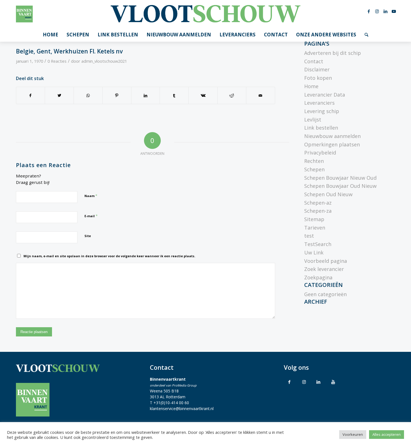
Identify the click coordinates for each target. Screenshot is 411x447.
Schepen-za (318, 210)
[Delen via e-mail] (260, 95)
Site (87, 236)
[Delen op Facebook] (30, 95)
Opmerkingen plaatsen (332, 144)
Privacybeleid (320, 152)
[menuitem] (50, 35)
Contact (313, 61)
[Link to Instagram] (304, 381)
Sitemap (314, 219)
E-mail (91, 215)
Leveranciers (319, 102)
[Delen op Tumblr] (174, 95)
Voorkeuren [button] (352, 434)
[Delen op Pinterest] (117, 95)
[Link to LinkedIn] (318, 381)
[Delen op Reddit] (232, 95)
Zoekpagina (318, 277)
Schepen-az (318, 202)
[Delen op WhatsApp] (88, 95)
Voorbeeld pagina (325, 261)
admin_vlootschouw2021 (104, 61)
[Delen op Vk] (203, 95)
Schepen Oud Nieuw (328, 194)
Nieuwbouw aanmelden (332, 136)
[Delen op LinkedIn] (145, 95)
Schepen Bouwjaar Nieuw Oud (340, 177)
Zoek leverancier (324, 269)
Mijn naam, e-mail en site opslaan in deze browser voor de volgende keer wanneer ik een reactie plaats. (109, 256)
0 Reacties (57, 61)
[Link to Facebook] (289, 381)
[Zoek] (366, 35)
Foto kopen (318, 77)
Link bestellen (321, 127)
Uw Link (313, 252)
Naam (90, 195)
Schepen (314, 169)
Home (311, 86)
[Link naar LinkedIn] (385, 11)
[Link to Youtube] (333, 381)
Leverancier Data (324, 94)
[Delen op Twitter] (59, 95)
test (309, 235)
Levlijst (312, 119)
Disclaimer (317, 69)
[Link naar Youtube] (394, 11)
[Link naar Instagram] (377, 11)
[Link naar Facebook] (369, 11)
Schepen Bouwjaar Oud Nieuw (340, 185)
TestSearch (317, 244)
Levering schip (321, 111)
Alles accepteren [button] (386, 434)
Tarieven (314, 227)
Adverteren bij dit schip (332, 53)
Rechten (314, 161)
